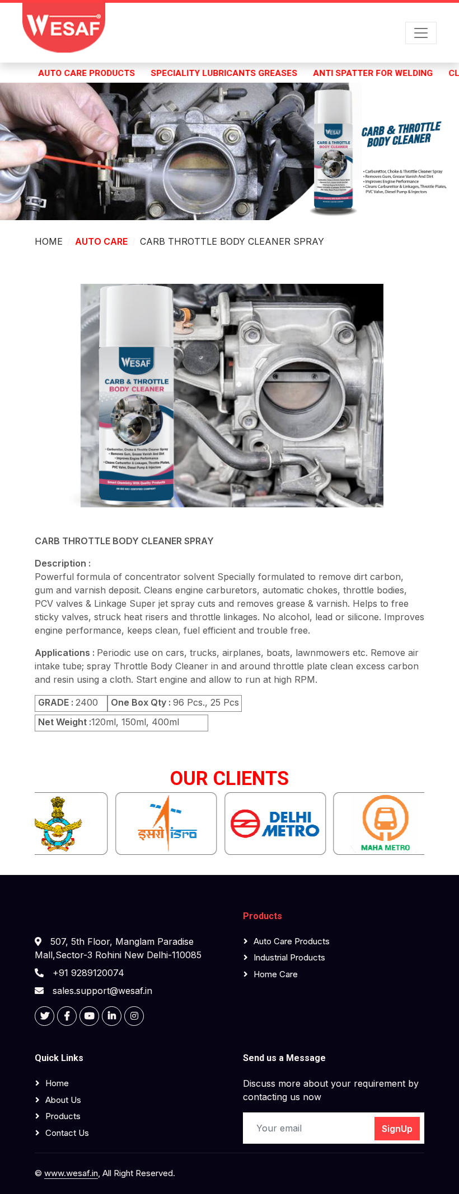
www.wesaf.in (71, 1173)
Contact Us (67, 1133)
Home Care (276, 974)
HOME (49, 241)
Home (57, 1083)
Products (262, 916)
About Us (63, 1100)
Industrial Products (289, 957)
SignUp (397, 1128)
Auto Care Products (292, 941)
